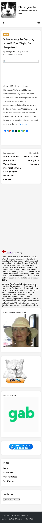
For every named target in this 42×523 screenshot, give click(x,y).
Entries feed (8, 472)
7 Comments (10, 55)
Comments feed (10, 477)
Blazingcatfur (27, 7)
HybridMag (28, 519)
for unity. (23, 124)
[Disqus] (21, 217)
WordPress (15, 519)
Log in (5, 468)
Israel (6, 34)
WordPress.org (9, 481)
